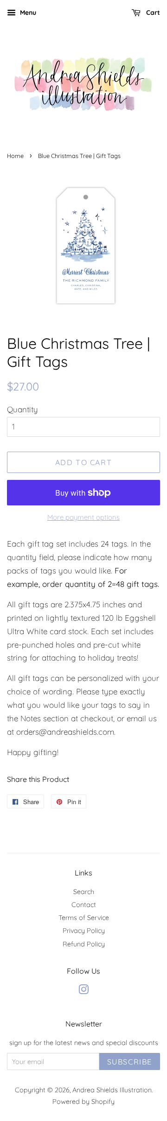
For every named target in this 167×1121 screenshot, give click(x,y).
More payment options (83, 517)
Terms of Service (83, 917)
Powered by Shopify (83, 1101)
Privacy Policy (84, 930)
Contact (83, 905)
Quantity (22, 409)
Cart (152, 12)
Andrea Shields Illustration (112, 1090)
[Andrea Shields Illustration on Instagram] (83, 991)
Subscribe (129, 1061)
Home (15, 155)
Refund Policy (84, 944)
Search (83, 892)
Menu (27, 12)
